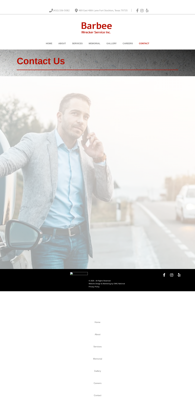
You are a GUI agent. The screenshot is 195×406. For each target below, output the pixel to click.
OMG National (119, 284)
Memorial (94, 43)
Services (77, 43)
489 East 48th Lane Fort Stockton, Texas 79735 (103, 10)
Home (49, 43)
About (62, 43)
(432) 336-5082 (61, 10)
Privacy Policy (94, 287)
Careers (128, 43)
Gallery (111, 43)
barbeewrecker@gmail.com (56, 140)
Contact (144, 43)
